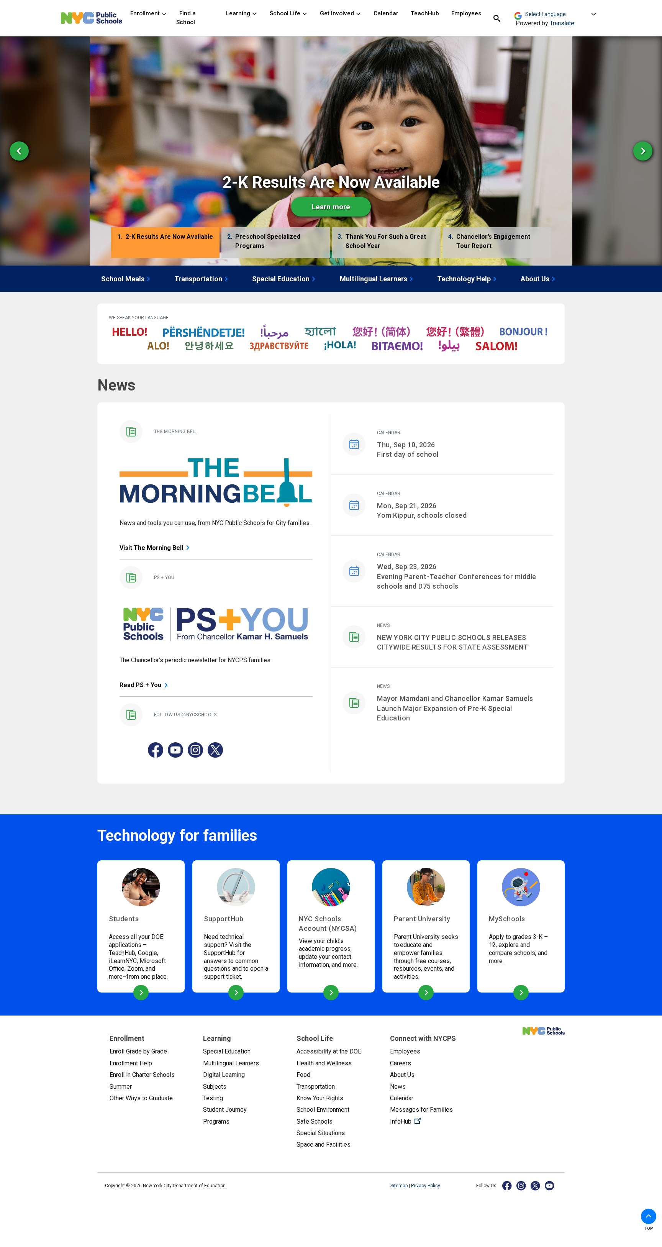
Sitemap (399, 1185)
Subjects (214, 1086)
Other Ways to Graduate (141, 1098)
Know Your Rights (320, 1098)
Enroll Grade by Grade (138, 1051)
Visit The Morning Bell (151, 547)
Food (303, 1074)
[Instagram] (521, 1185)
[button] (165, 243)
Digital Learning (224, 1074)
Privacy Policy (425, 1185)
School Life (286, 13)
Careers (400, 1063)
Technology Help (464, 279)
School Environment (323, 1109)
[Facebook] (507, 1185)
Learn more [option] (331, 206)
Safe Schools (315, 1121)
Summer (121, 1086)
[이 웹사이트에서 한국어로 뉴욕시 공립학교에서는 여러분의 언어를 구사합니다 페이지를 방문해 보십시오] (209, 346)
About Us (535, 279)
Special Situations (321, 1133)
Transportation (198, 279)
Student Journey (225, 1109)
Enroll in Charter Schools (142, 1074)
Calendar (386, 13)
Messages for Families (421, 1109)
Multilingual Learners (373, 279)
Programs (216, 1121)
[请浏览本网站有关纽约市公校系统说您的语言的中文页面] (381, 332)
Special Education (281, 279)
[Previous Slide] (19, 151)
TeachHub (425, 13)
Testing (213, 1098)
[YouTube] (550, 1185)
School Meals (122, 279)
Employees (466, 13)
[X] (536, 1185)
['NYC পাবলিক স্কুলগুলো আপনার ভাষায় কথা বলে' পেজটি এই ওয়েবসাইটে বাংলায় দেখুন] (320, 332)
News (398, 1086)
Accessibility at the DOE (329, 1051)
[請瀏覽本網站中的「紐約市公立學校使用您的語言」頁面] (455, 332)
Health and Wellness (324, 1063)
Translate (562, 23)
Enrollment (145, 13)
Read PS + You (140, 685)
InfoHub (430, 1121)
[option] (331, 151)
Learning (239, 13)
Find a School (186, 18)
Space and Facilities (324, 1144)
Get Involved (338, 13)
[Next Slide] (642, 151)
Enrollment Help (131, 1063)
